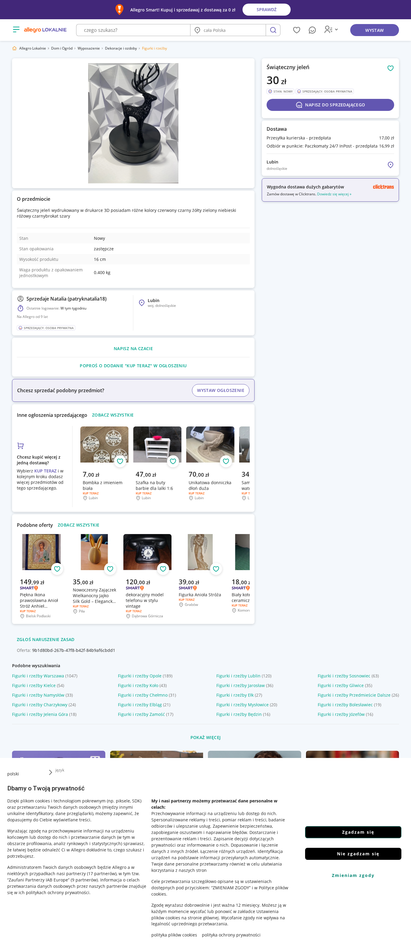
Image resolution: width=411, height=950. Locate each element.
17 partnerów (101, 873)
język (59, 770)
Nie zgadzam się (358, 854)
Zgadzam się (358, 832)
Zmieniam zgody (353, 875)
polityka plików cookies (174, 935)
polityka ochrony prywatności (231, 935)
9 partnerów (84, 879)
